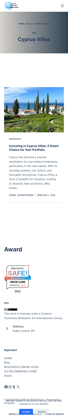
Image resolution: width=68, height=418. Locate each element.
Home (21, 23)
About (8, 375)
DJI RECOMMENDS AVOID (20, 371)
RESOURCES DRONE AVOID (21, 367)
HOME (8, 358)
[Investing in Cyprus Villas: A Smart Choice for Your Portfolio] (34, 109)
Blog (29, 23)
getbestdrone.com (18, 278)
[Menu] (62, 5)
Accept (26, 411)
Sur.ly (23, 285)
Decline (42, 411)
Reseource (15, 139)
